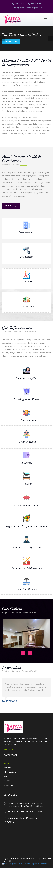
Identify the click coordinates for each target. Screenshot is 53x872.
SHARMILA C (10, 700)
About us (9, 206)
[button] (2, 38)
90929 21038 (20, 4)
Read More (8, 749)
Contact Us (11, 41)
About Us (7, 767)
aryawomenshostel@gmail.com (29, 8)
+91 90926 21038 (34, 811)
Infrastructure (10, 772)
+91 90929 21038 (16, 811)
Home (6, 763)
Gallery (7, 776)
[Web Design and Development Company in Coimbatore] (25, 863)
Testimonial (8, 780)
